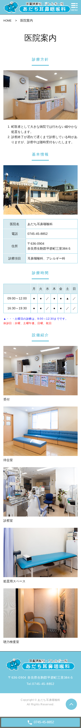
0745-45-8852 (43, 684)
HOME (7, 20)
